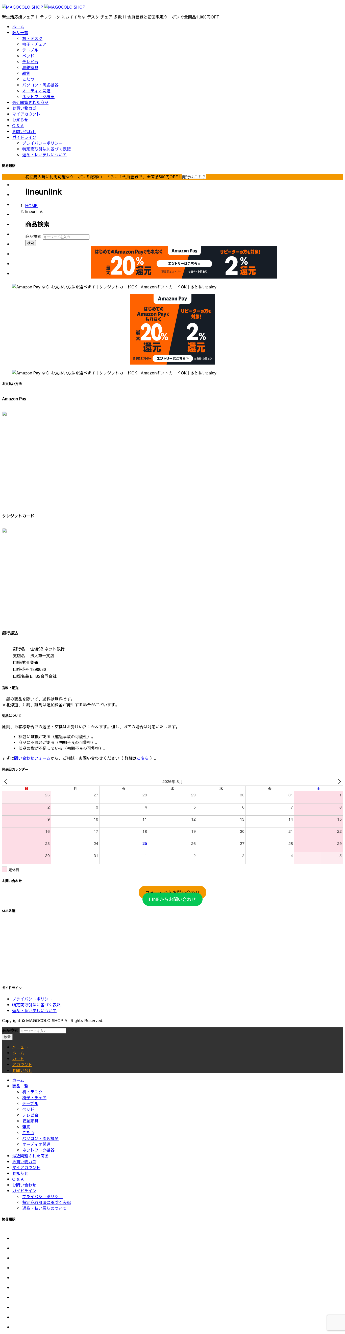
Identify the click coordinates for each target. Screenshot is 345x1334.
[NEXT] (338, 781)
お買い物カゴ (24, 108)
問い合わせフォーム (32, 758)
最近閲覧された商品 (30, 102)
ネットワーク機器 (38, 96)
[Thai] (18, 261)
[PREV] (7, 781)
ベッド (28, 55)
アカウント (22, 1064)
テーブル (30, 50)
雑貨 (26, 73)
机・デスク (32, 38)
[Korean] (18, 231)
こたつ (28, 79)
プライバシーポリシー (42, 143)
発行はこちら (194, 176)
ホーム (18, 26)
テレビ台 (30, 61)
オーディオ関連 (36, 90)
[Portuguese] (18, 251)
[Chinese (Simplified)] (18, 182)
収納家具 (30, 67)
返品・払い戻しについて (44, 154)
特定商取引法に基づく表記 (46, 149)
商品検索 (33, 236)
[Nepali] (18, 241)
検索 (30, 243)
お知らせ (20, 119)
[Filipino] (18, 202)
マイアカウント (26, 114)
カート (18, 1058)
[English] (18, 1245)
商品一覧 (20, 32)
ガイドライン (24, 137)
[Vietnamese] (18, 271)
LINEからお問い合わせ (172, 899)
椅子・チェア (34, 44)
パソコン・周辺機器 (40, 85)
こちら (143, 758)
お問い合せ (22, 1070)
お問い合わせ (24, 131)
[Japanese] (18, 221)
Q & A (18, 125)
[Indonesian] (18, 211)
